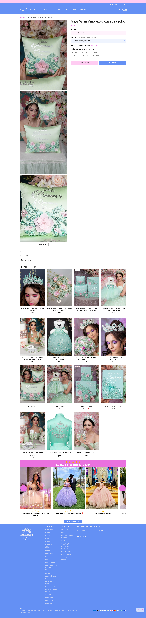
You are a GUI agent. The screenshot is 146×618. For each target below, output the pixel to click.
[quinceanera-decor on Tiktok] (117, 4)
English (123, 4)
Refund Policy (66, 551)
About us (64, 529)
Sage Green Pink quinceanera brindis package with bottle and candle (32, 454)
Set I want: (84, 37)
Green (47, 542)
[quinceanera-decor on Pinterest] (113, 4)
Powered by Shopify (25, 612)
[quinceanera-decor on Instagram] (115, 4)
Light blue (48, 550)
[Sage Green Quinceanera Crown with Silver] (32, 287)
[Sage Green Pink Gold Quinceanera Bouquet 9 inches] (59, 287)
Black (47, 559)
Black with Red (50, 562)
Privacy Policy (66, 554)
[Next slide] (122, 488)
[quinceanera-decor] (23, 9)
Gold (47, 539)
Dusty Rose (49, 600)
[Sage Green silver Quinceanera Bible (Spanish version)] (113, 384)
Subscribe (101, 530)
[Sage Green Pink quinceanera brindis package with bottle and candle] (32, 431)
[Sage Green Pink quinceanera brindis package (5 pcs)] (32, 337)
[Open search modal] (119, 9)
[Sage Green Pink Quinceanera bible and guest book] (86, 384)
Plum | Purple (50, 586)
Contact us (65, 541)
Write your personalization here (82, 49)
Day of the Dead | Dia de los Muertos (51, 568)
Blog (62, 532)
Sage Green (49, 535)
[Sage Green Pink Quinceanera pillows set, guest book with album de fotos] (86, 287)
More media (43, 244)
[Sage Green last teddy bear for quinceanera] (59, 384)
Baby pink (49, 603)
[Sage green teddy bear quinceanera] (59, 337)
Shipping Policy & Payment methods (66, 546)
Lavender (48, 532)
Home (22, 17)
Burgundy (48, 573)
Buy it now (113, 62)
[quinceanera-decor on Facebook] (111, 4)
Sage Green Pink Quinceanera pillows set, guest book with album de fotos (86, 310)
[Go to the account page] (122, 9)
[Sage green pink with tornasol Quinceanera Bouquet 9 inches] (86, 337)
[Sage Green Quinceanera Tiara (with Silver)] (113, 337)
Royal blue (49, 553)
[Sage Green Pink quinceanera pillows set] (32, 384)
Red (46, 556)
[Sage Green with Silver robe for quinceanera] (59, 431)
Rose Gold (49, 529)
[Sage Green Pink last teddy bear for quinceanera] (113, 287)
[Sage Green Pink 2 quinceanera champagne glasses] (86, 431)
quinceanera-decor (36, 610)
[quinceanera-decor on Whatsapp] (119, 4)
